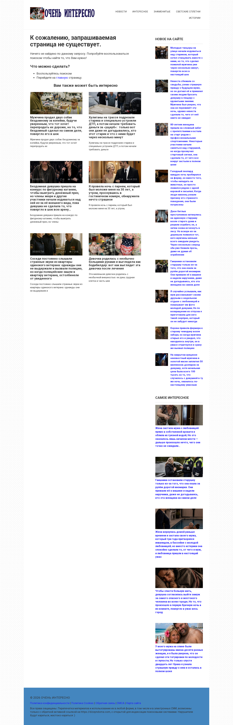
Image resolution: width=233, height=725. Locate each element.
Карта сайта (133, 703)
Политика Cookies (82, 703)
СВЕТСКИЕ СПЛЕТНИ (188, 11)
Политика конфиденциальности (49, 703)
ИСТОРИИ (194, 18)
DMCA (120, 703)
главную (62, 77)
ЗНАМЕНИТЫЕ (162, 11)
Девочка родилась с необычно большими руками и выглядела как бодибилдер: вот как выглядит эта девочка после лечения (115, 263)
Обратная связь (105, 703)
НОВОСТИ (121, 11)
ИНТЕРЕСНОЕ (140, 11)
